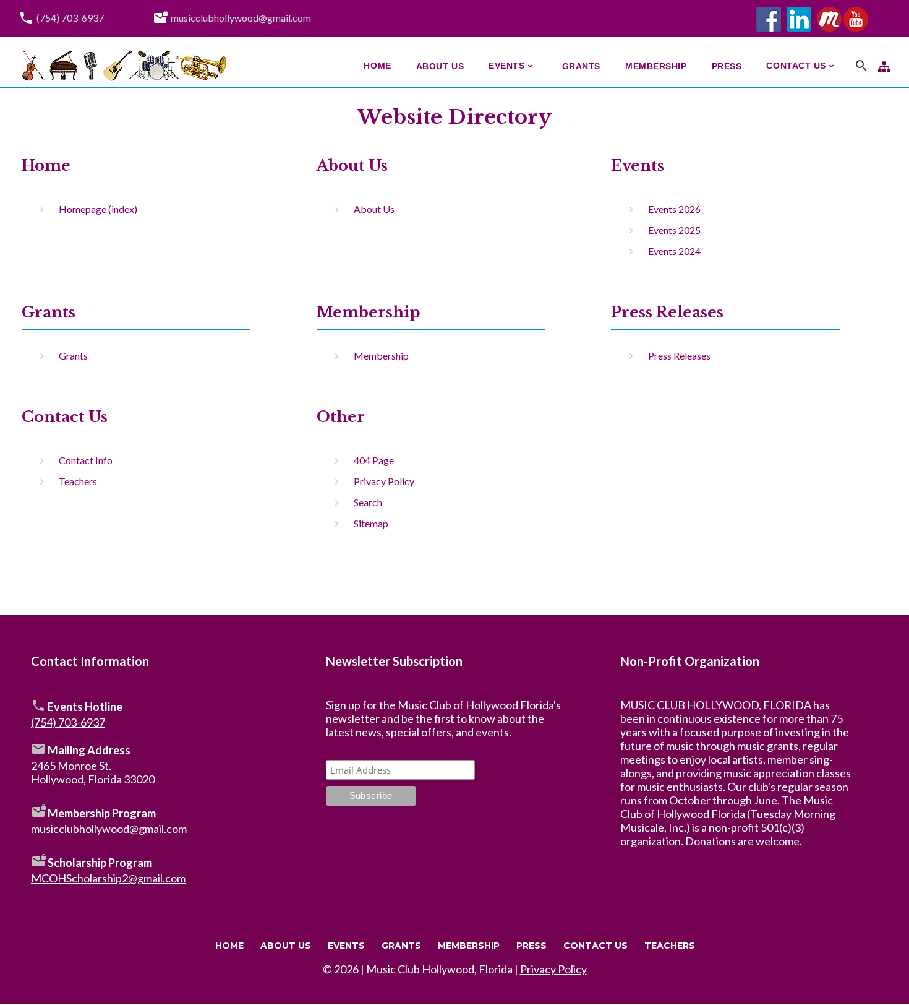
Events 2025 (674, 230)
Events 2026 (674, 209)
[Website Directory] (884, 65)
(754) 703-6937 (70, 18)
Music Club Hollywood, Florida (439, 969)
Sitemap (371, 523)
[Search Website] (861, 67)
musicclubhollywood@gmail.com (241, 18)
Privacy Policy (384, 481)
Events (346, 945)
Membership (368, 312)
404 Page (374, 460)
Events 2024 (674, 251)
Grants (73, 355)
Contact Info (86, 460)
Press (531, 945)
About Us (352, 166)
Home (46, 166)
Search (368, 502)
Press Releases (667, 312)
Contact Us (595, 945)
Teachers (78, 481)
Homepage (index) (98, 209)
